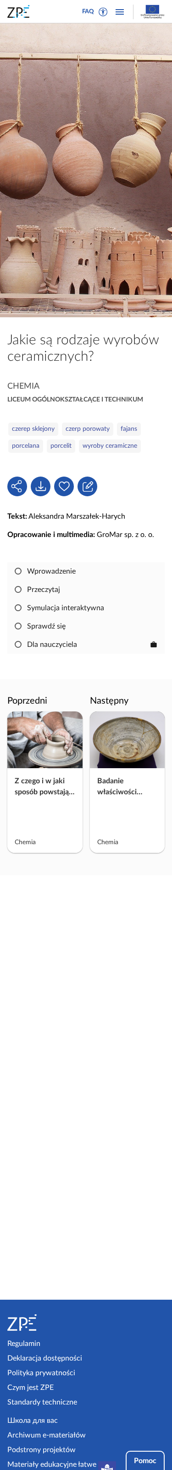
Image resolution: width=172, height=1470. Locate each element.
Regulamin (23, 1343)
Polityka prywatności (41, 1373)
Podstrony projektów (41, 1450)
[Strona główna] (45, 1322)
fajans (129, 429)
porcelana (25, 446)
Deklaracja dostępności (44, 1358)
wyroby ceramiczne (110, 446)
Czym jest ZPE (30, 1387)
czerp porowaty (88, 429)
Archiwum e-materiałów (46, 1435)
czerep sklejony (33, 429)
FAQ (88, 12)
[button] (103, 11)
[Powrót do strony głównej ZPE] (20, 11)
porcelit (61, 446)
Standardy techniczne (42, 1402)
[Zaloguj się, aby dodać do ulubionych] (64, 486)
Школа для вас (32, 1420)
